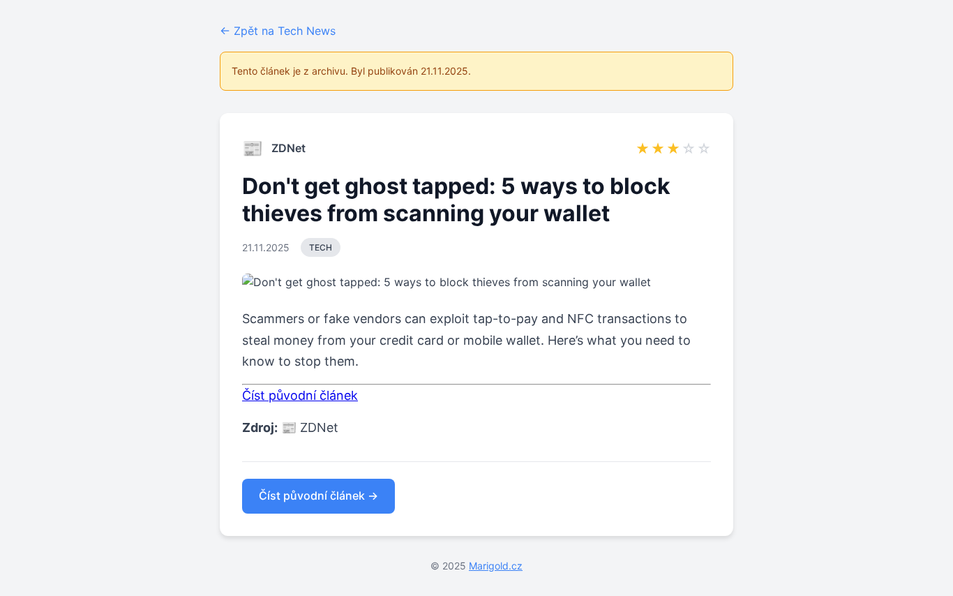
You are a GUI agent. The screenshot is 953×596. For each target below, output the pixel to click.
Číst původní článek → (318, 495)
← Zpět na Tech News (278, 31)
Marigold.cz (496, 566)
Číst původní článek (300, 395)
